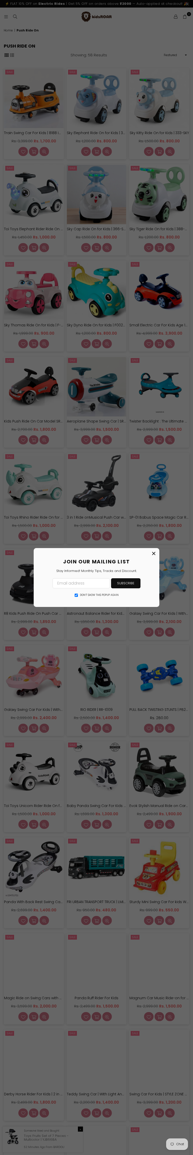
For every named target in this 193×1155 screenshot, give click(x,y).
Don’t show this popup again (99, 595)
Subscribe (125, 583)
